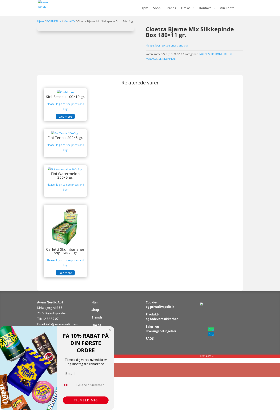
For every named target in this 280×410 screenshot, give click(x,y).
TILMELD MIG (86, 400)
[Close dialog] (110, 330)
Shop (157, 8)
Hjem (144, 8)
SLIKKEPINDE (166, 58)
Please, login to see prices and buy (167, 45)
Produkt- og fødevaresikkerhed (162, 316)
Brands (171, 8)
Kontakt (205, 8)
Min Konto (226, 8)
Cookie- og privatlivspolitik (160, 304)
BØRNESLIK (53, 21)
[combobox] (68, 385)
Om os (185, 8)
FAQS (150, 338)
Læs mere (65, 116)
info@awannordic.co (60, 324)
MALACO (69, 21)
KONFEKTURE (224, 54)
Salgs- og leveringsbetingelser (161, 328)
